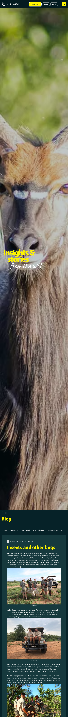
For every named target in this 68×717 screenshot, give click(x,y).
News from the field (52, 530)
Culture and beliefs (38, 530)
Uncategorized (25, 530)
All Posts (4, 530)
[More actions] (60, 542)
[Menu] (64, 4)
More (62, 530)
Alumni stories (14, 530)
